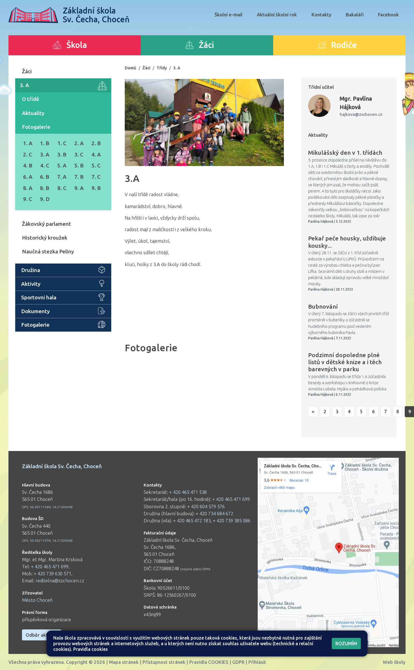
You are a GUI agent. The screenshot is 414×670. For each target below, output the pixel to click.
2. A (79, 143)
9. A (79, 188)
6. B (44, 177)
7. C (96, 177)
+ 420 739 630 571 (52, 573)
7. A (61, 177)
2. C (27, 154)
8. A (27, 188)
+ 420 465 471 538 (188, 492)
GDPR (238, 662)
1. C (61, 143)
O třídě (30, 99)
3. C (78, 154)
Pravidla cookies (90, 649)
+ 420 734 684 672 (214, 513)
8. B (44, 188)
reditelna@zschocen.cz (59, 580)
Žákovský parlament (46, 224)
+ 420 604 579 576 (206, 506)
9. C (27, 199)
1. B (44, 143)
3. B (61, 154)
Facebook (388, 14)
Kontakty (321, 14)
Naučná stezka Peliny (48, 251)
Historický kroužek (44, 238)
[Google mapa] (328, 552)
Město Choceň (37, 600)
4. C (44, 165)
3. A (24, 85)
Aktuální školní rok (277, 14)
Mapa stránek (124, 662)
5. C (96, 165)
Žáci (27, 71)
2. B (96, 143)
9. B (96, 188)
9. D (45, 199)
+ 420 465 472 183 (192, 520)
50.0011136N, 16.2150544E (51, 507)
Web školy (394, 662)
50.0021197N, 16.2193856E (51, 540)
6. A (27, 177)
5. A (61, 165)
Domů (130, 67)
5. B (79, 165)
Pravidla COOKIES (208, 662)
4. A (96, 154)
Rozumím (346, 643)
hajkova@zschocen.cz (361, 114)
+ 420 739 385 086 (231, 520)
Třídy (162, 67)
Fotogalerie (36, 127)
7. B (79, 177)
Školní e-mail (228, 14)
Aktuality (33, 113)
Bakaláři (355, 14)
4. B (27, 165)
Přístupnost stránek (164, 662)
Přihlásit (257, 662)
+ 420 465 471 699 (49, 566)
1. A (27, 143)
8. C (61, 188)
